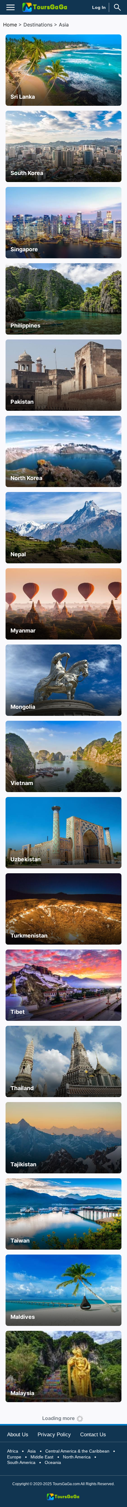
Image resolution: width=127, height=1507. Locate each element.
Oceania (53, 1462)
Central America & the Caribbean (77, 1451)
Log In (99, 7)
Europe (14, 1456)
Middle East (42, 1456)
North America (77, 1456)
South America (21, 1462)
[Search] (117, 7)
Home (10, 25)
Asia (31, 1451)
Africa (12, 1451)
